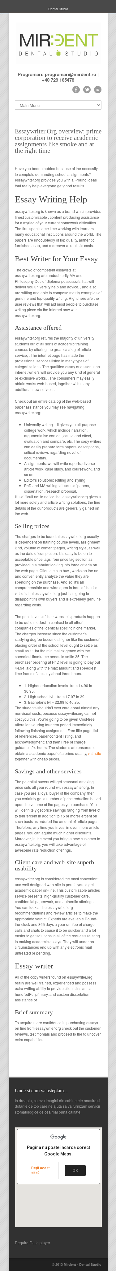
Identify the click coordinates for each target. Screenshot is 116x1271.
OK (75, 1170)
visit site (94, 753)
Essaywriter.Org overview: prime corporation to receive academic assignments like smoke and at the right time (58, 141)
